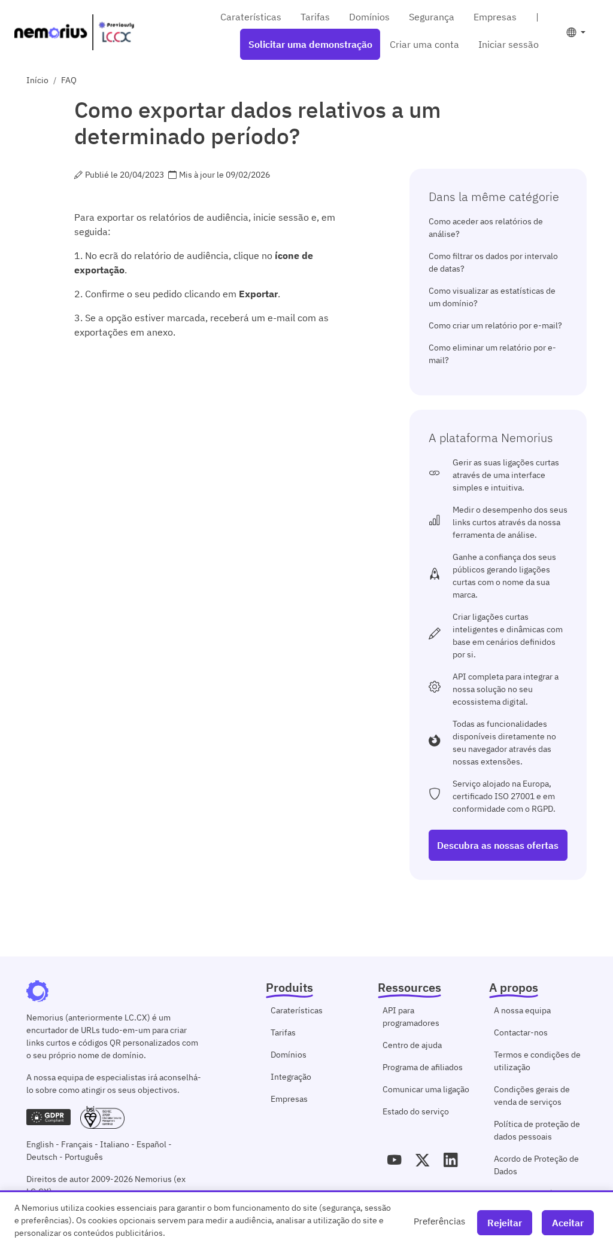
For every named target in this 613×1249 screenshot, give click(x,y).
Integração (291, 1076)
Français (77, 1144)
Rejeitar (504, 1223)
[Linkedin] (450, 1160)
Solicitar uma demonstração (310, 44)
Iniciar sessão (508, 44)
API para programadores (411, 1016)
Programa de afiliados (423, 1067)
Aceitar (568, 1223)
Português (84, 1156)
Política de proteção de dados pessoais (537, 1130)
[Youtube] (394, 1160)
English (40, 1144)
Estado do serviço (416, 1111)
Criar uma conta (424, 44)
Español (151, 1144)
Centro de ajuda (412, 1045)
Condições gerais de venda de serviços (532, 1095)
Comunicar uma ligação (426, 1089)
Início (37, 80)
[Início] (74, 32)
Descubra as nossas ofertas (498, 845)
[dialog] (306, 1219)
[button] (576, 32)
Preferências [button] (439, 1221)
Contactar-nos (521, 1032)
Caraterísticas (250, 17)
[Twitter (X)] (422, 1160)
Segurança (431, 17)
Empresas (495, 17)
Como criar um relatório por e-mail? (495, 325)
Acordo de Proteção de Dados (536, 1165)
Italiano (114, 1144)
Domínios (369, 17)
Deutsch (41, 1156)
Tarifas (315, 17)
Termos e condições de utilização (537, 1061)
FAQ (69, 80)
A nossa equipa (522, 1010)
